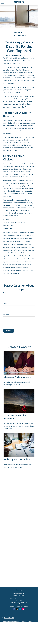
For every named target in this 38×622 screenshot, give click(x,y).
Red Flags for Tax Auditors (18, 459)
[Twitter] (17, 609)
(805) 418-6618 (21, 593)
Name (5, 293)
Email (5, 304)
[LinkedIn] (20, 609)
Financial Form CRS (9, 618)
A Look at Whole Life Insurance (15, 417)
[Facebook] (14, 609)
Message (6, 315)
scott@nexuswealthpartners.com (19, 606)
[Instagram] (23, 609)
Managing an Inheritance (17, 376)
